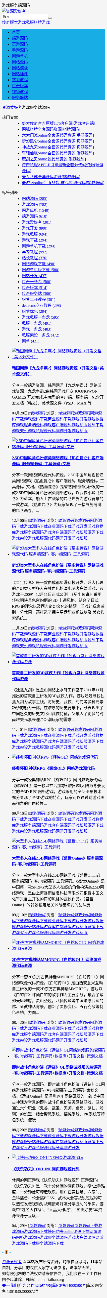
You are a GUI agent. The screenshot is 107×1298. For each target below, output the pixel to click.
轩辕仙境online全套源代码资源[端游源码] (58, 153)
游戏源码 (34, 204)
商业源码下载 (60, 419)
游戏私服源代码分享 (46, 1148)
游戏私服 (26, 22)
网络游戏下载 (38, 264)
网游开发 (64, 431)
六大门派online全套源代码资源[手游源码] (58, 135)
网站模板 (20, 68)
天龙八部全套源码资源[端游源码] (51, 177)
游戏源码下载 (36, 419)
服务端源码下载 (50, 1243)
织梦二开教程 (38, 299)
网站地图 (43, 1285)
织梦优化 (34, 311)
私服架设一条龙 (40, 335)
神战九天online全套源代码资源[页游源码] (58, 147)
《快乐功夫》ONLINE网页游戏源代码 (46, 1169)
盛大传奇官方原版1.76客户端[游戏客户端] (58, 123)
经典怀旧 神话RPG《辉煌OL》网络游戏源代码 (53, 768)
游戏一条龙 (36, 329)
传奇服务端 (36, 293)
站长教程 (34, 258)
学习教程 (20, 80)
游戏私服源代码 (42, 431)
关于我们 (10, 1285)
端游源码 (20, 38)
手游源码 (20, 50)
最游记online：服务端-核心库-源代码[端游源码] (63, 183)
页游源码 (20, 44)
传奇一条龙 (36, 282)
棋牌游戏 (42, 22)
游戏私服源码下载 (88, 425)
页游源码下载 (86, 1226)
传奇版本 (10, 22)
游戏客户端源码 (58, 425)
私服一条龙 (36, 323)
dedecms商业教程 (41, 305)
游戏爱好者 (36, 222)
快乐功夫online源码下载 (68, 1231)
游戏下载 (34, 240)
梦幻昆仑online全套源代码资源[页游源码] (58, 141)
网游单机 (20, 56)
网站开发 (34, 276)
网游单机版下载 (40, 270)
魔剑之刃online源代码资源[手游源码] (54, 159)
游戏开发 (34, 228)
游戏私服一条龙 (40, 317)
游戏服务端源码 (30, 425)
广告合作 (27, 1285)
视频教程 (20, 92)
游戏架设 (20, 431)
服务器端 (20, 98)
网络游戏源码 (28, 1237)
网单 (30, 341)
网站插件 (20, 74)
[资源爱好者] (14, 11)
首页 (16, 32)
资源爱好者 (12, 107)
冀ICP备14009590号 (69, 1285)
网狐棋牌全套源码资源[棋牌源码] (51, 129)
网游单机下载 (38, 246)
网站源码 (20, 62)
